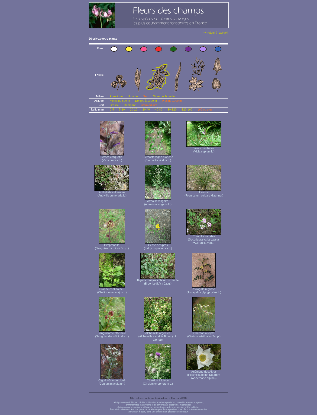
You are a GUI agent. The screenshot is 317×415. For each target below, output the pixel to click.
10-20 (133, 109)
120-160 (187, 109)
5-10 (122, 109)
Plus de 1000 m (172, 100)
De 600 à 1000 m (146, 100)
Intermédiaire (149, 105)
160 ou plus (204, 109)
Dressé (114, 105)
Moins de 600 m (120, 100)
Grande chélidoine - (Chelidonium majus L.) (112, 291)
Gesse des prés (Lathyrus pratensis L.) (158, 247)
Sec (145, 96)
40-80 (158, 109)
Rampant (130, 105)
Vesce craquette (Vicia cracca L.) (112, 158)
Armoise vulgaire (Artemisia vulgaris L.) (157, 203)
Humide (133, 96)
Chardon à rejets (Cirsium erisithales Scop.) (203, 335)
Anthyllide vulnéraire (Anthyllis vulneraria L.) (111, 194)
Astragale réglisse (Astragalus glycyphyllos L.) (204, 291)
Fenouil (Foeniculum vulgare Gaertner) (203, 194)
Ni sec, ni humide (164, 96)
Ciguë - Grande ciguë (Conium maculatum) (112, 382)
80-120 (172, 109)
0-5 (112, 109)
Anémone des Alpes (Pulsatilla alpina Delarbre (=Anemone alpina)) (203, 375)
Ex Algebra (161, 398)
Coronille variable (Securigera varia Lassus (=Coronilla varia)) (204, 239)
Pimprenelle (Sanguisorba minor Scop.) (112, 247)
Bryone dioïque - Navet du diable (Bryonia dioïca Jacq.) (158, 282)
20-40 (146, 109)
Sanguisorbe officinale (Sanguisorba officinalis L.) (112, 335)
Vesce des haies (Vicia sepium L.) (203, 150)
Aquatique (116, 96)
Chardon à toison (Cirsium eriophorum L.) (158, 382)
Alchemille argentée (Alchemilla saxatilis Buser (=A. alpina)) (157, 336)
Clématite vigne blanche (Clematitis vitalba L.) (157, 158)
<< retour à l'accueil (216, 32)
